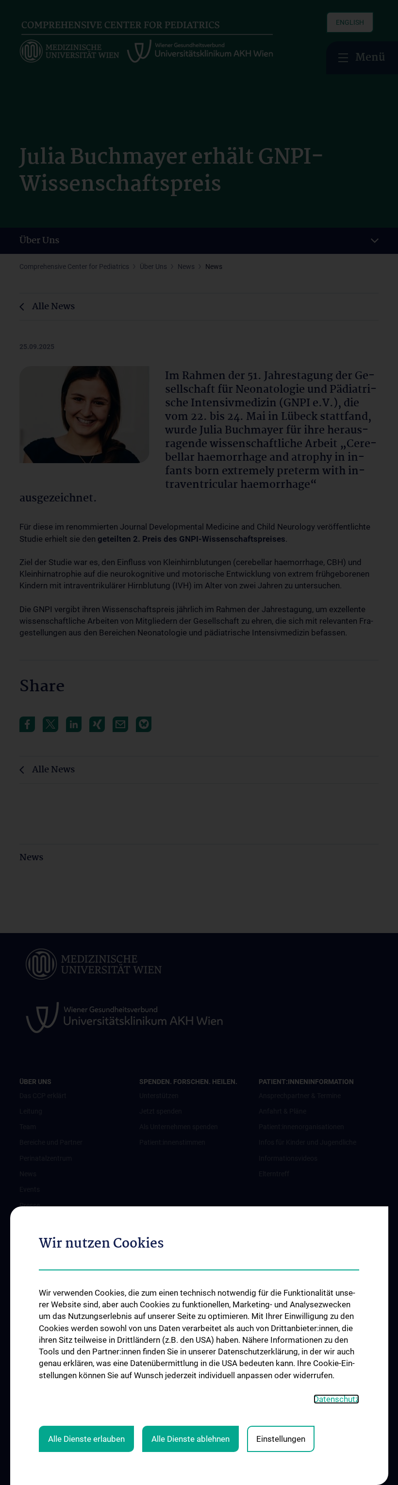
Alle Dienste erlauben (86, 1439)
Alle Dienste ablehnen (190, 1439)
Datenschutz (336, 1399)
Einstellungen (280, 1439)
